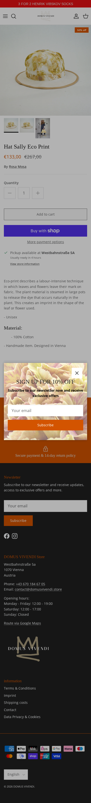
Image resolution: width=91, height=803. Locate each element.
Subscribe (45, 425)
